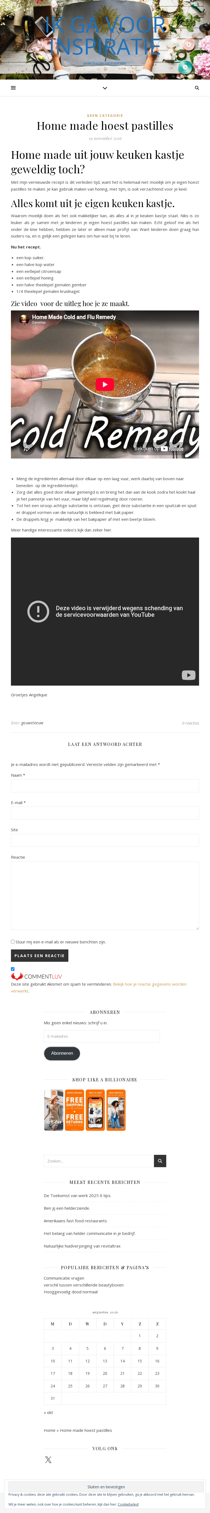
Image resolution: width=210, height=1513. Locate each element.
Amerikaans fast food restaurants (75, 1220)
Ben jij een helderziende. (67, 1208)
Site (14, 829)
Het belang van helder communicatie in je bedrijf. (89, 1233)
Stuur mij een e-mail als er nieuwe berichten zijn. (61, 941)
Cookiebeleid (128, 1504)
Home (50, 1430)
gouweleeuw (32, 722)
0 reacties (190, 723)
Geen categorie (105, 115)
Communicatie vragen (64, 1278)
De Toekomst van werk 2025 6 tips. (77, 1195)
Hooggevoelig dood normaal (71, 1291)
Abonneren (62, 1053)
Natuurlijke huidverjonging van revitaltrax (82, 1246)
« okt (48, 1412)
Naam (18, 775)
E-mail (18, 802)
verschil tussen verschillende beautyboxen (84, 1285)
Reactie (18, 857)
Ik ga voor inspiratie (105, 35)
